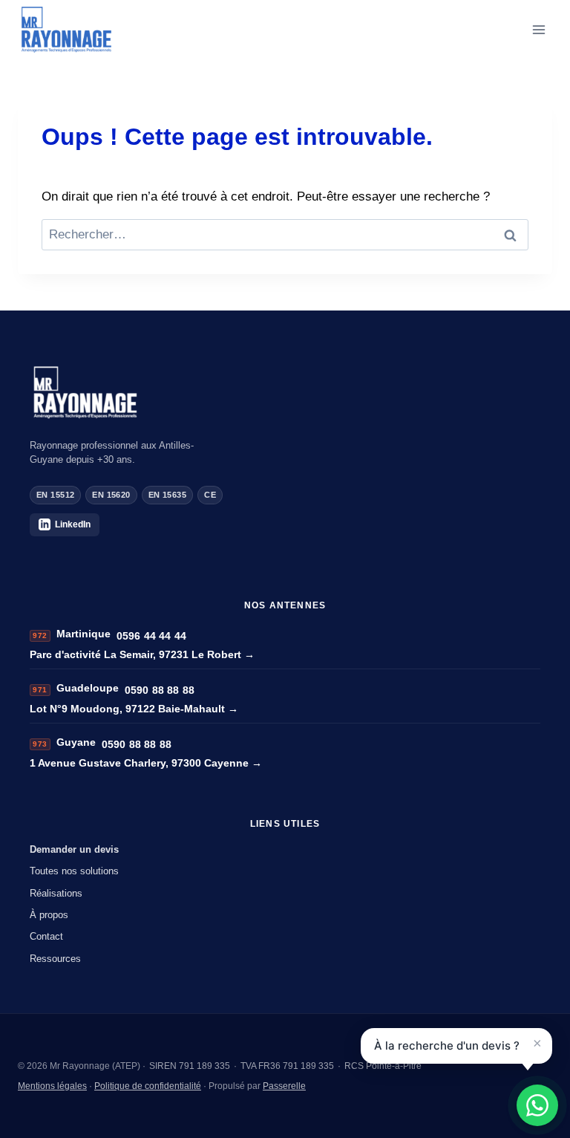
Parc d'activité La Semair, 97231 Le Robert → (142, 654)
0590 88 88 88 (159, 690)
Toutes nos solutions (74, 871)
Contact (46, 936)
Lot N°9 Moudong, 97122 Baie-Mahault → (134, 709)
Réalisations (56, 893)
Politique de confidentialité (147, 1086)
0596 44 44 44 (151, 636)
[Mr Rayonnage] (285, 392)
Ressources (55, 958)
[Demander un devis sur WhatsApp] (537, 1105)
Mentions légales (52, 1086)
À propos (49, 914)
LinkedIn (73, 524)
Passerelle (284, 1086)
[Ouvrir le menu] (538, 29)
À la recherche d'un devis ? (447, 1045)
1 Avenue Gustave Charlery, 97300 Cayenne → (146, 763)
